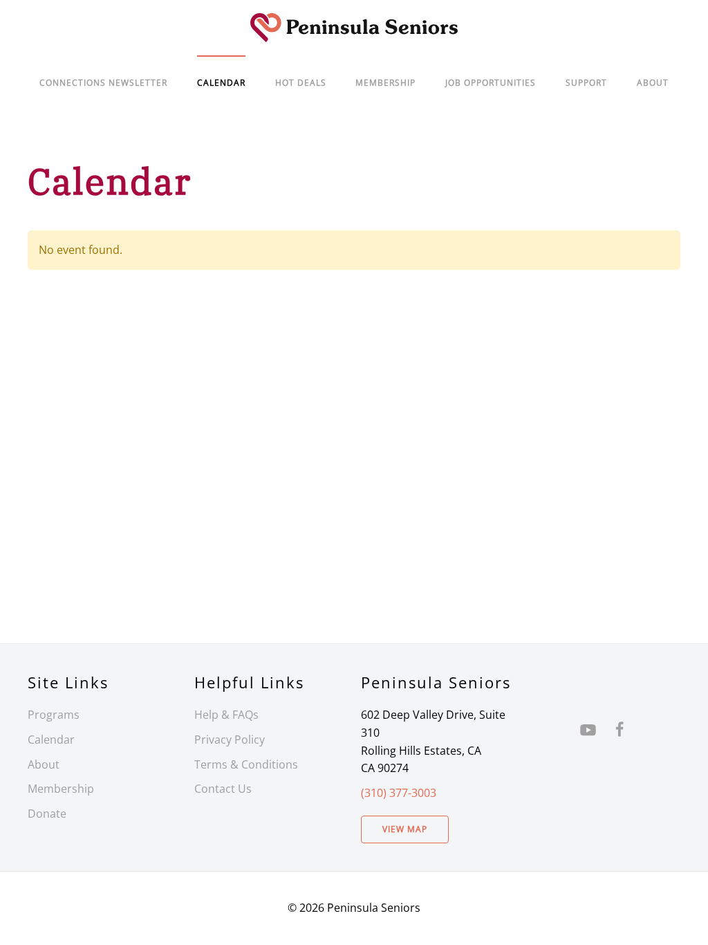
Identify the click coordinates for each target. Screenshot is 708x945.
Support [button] (586, 83)
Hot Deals (300, 83)
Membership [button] (385, 83)
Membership (61, 788)
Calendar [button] (221, 83)
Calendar (51, 739)
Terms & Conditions (246, 764)
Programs (54, 714)
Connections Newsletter (103, 83)
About (653, 83)
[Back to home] (354, 27)
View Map (404, 829)
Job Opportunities (490, 83)
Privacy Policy (229, 739)
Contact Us (223, 788)
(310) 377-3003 (398, 792)
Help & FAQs (226, 714)
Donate (47, 813)
